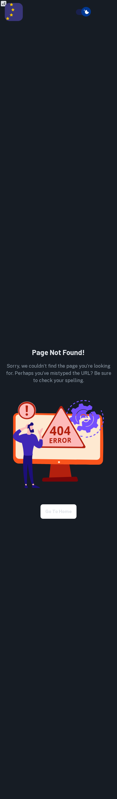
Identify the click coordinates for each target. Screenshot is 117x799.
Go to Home (58, 511)
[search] (72, 12)
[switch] (86, 12)
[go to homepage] (14, 19)
